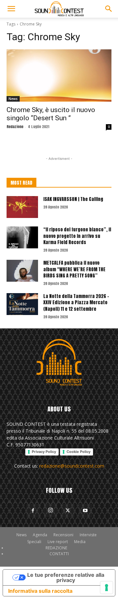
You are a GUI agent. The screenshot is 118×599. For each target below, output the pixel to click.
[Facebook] (33, 510)
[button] (11, 9)
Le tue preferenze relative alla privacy (65, 577)
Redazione (15, 126)
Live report (58, 541)
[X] (67, 510)
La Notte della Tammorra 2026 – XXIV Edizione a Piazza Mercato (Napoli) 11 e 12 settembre (76, 302)
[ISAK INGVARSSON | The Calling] (22, 207)
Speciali (34, 541)
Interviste (88, 535)
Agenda (40, 535)
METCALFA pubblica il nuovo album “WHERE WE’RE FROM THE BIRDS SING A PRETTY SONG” (74, 269)
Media (80, 541)
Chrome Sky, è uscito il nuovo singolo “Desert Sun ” (51, 114)
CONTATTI (59, 554)
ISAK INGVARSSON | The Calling (73, 199)
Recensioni (63, 535)
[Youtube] (85, 510)
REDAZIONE (56, 548)
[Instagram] (50, 510)
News (13, 98)
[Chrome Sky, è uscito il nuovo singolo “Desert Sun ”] (59, 75)
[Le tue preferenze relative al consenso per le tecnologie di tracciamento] (106, 587)
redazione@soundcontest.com (71, 466)
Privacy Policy (44, 451)
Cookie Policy (78, 451)
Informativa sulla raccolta (40, 591)
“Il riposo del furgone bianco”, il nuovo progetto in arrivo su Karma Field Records (77, 236)
